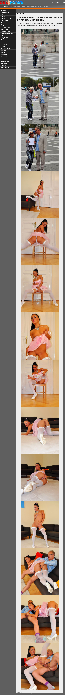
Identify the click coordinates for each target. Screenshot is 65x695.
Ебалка (3, 10)
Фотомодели (5, 48)
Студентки (4, 38)
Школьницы (5, 61)
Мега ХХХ (19, 692)
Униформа (4, 44)
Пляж (3, 16)
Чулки (3, 59)
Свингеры (4, 29)
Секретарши (5, 31)
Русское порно (6, 27)
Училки (3, 46)
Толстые (4, 40)
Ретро (3, 25)
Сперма (3, 35)
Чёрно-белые (5, 57)
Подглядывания (6, 18)
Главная (3, 6)
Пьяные (3, 23)
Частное (4, 55)
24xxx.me (62, 2)
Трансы (3, 42)
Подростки (5, 20)
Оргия (3, 14)
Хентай (3, 50)
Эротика (4, 63)
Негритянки (5, 12)
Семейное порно (7, 33)
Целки (3, 52)
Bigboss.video (55, 2)
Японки (3, 65)
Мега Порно (5, 67)
